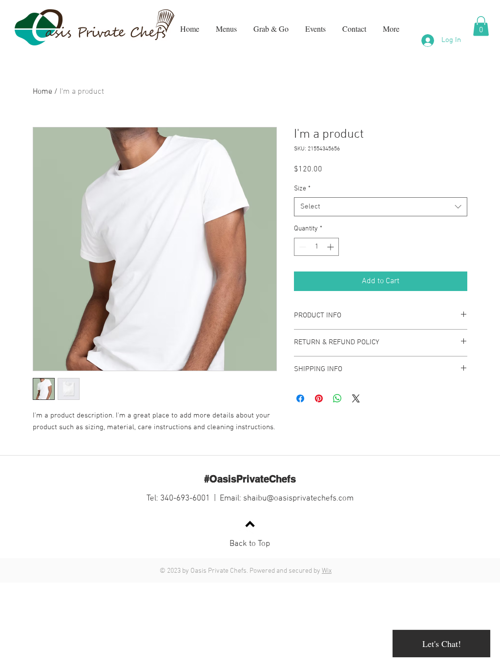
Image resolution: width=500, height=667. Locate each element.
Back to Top (249, 544)
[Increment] (331, 246)
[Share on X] (356, 398)
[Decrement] (301, 246)
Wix (327, 571)
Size (302, 189)
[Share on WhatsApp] (337, 398)
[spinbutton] (316, 246)
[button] (481, 26)
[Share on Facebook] (300, 398)
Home (42, 92)
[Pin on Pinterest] (319, 398)
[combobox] (380, 206)
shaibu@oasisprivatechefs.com (298, 498)
